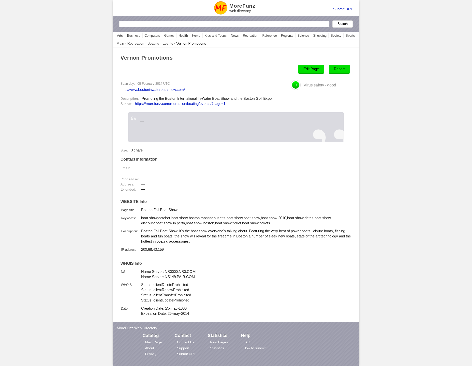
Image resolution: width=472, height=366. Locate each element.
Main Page (153, 342)
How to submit (254, 348)
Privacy (150, 354)
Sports (350, 35)
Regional (287, 35)
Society (336, 35)
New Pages (219, 342)
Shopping (319, 35)
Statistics (217, 348)
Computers (152, 35)
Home (196, 35)
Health (183, 35)
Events (167, 43)
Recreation (250, 35)
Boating (153, 43)
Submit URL (343, 9)
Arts (120, 35)
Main (120, 43)
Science (303, 35)
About (149, 348)
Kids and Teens (216, 35)
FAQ (246, 342)
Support (183, 348)
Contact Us (185, 342)
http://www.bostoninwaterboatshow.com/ (152, 89)
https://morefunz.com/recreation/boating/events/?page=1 (180, 104)
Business (133, 35)
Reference (269, 35)
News (235, 35)
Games (169, 35)
